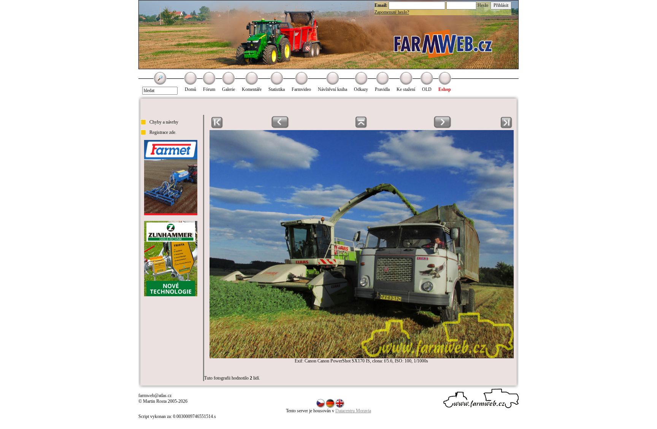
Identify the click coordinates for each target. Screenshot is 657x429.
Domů (190, 89)
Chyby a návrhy (163, 122)
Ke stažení (406, 89)
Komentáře (252, 89)
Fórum (209, 89)
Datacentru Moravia (353, 410)
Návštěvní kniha (332, 89)
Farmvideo (301, 89)
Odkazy (361, 89)
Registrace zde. (162, 132)
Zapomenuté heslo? (392, 12)
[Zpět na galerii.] (361, 127)
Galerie (228, 89)
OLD (427, 89)
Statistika (276, 89)
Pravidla (382, 89)
